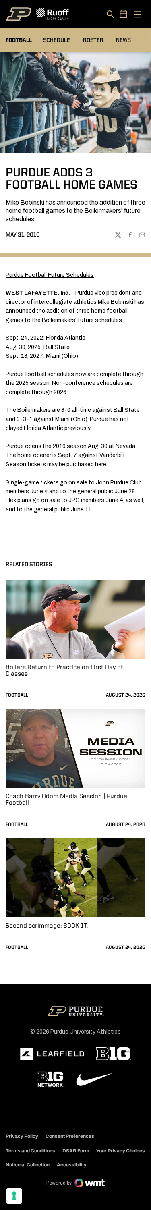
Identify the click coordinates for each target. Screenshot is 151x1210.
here (100, 464)
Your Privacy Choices (120, 1151)
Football (17, 695)
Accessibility (72, 1165)
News (123, 40)
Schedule (56, 40)
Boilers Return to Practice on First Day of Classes (64, 670)
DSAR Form (75, 1151)
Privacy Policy (22, 1136)
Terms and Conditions (30, 1151)
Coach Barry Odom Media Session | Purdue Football (66, 799)
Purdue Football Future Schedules (50, 275)
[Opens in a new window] (52, 1054)
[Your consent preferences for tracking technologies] (14, 1196)
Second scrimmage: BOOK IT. (47, 926)
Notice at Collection (28, 1165)
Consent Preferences (70, 1136)
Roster (93, 40)
